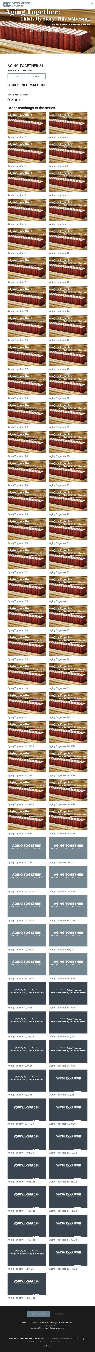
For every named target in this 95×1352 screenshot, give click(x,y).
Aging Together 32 (18, 572)
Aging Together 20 (59, 398)
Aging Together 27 (59, 485)
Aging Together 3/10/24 (21, 746)
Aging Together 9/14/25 (21, 1123)
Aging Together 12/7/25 (21, 1268)
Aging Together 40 (18, 688)
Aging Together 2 (58, 137)
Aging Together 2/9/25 (20, 1065)
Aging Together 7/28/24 (21, 949)
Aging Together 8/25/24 (62, 978)
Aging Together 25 (59, 456)
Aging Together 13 (18, 311)
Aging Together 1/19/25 (62, 1007)
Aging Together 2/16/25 (62, 1065)
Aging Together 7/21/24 (62, 920)
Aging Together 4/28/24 (62, 804)
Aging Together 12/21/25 (21, 1297)
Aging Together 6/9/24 (61, 862)
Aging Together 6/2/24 (20, 862)
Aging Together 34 (18, 601)
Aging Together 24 (18, 456)
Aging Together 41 (59, 688)
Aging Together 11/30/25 (63, 1239)
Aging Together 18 (59, 369)
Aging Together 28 (18, 514)
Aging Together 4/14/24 (62, 775)
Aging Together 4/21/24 (21, 804)
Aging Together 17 (18, 369)
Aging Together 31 (59, 543)
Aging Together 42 (18, 717)
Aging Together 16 (59, 340)
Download (36, 76)
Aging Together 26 (18, 485)
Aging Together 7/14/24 (21, 920)
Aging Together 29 (59, 514)
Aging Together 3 (17, 166)
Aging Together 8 (58, 224)
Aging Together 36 (18, 630)
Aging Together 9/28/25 (62, 1123)
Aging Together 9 (17, 253)
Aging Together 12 (59, 282)
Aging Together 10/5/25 (21, 1152)
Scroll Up (47, 1334)
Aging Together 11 (18, 282)
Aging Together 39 (59, 659)
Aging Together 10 (59, 253)
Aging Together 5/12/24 (62, 833)
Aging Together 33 (59, 572)
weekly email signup (38, 1314)
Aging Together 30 (18, 543)
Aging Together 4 (58, 166)
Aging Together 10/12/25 (63, 1152)
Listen (17, 76)
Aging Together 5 (17, 195)
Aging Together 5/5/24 (20, 833)
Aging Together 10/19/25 (21, 1181)
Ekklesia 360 (47, 1346)
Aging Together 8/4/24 (61, 949)
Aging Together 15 (18, 340)
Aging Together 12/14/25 (63, 1268)
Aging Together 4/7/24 (20, 775)
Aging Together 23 (59, 427)
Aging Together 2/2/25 (61, 1036)
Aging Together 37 (59, 630)
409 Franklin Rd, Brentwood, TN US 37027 (64, 1339)
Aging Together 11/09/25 (21, 1210)
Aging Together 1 (17, 137)
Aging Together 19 (18, 398)
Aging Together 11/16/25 (63, 1210)
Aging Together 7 (17, 224)
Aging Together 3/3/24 (61, 717)
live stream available (47, 1325)
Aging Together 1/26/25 (21, 1036)
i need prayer (59, 1314)
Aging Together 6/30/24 (62, 891)
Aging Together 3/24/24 (62, 746)
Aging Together (57, 601)
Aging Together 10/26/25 (63, 1181)
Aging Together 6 (58, 195)
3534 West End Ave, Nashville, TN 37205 (52, 1341)
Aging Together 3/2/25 (20, 1094)
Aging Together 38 (18, 659)
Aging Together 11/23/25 (21, 1239)
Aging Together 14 (59, 311)
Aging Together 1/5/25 (20, 1007)
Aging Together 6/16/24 (21, 891)
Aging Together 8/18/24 (21, 978)
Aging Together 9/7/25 (61, 1094)
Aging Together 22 (18, 427)
